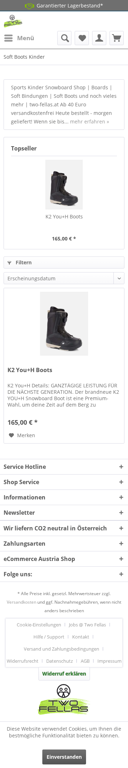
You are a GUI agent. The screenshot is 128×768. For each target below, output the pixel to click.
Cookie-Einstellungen (39, 624)
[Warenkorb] (117, 38)
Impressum (109, 661)
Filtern (23, 262)
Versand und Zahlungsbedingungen (61, 649)
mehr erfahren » (89, 121)
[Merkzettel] (82, 38)
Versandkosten (21, 602)
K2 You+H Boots (64, 216)
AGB (85, 661)
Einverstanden (64, 756)
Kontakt (80, 637)
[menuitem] (19, 38)
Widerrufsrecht (22, 661)
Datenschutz (59, 661)
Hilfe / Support (48, 637)
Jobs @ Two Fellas (87, 624)
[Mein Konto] (99, 38)
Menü (25, 38)
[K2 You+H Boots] (64, 185)
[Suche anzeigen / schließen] (64, 38)
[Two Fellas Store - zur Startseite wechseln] (13, 21)
